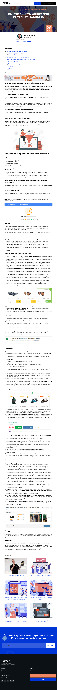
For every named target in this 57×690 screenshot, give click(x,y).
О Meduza (32, 670)
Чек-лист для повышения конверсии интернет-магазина (20, 59)
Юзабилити (11, 66)
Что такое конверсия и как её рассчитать (16, 51)
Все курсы (37, 3)
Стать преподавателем (48, 3)
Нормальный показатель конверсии (17, 54)
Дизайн (10, 63)
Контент (10, 68)
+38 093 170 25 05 (18, 3)
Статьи (31, 668)
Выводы (8, 72)
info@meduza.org (5, 678)
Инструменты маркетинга (14, 69)
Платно (43, 679)
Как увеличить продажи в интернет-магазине (17, 57)
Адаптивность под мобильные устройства (18, 64)
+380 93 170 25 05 (5, 675)
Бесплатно (43, 675)
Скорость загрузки (13, 61)
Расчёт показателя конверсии (16, 53)
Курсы (3, 668)
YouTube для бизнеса (24, 41)
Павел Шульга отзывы (7, 670)
